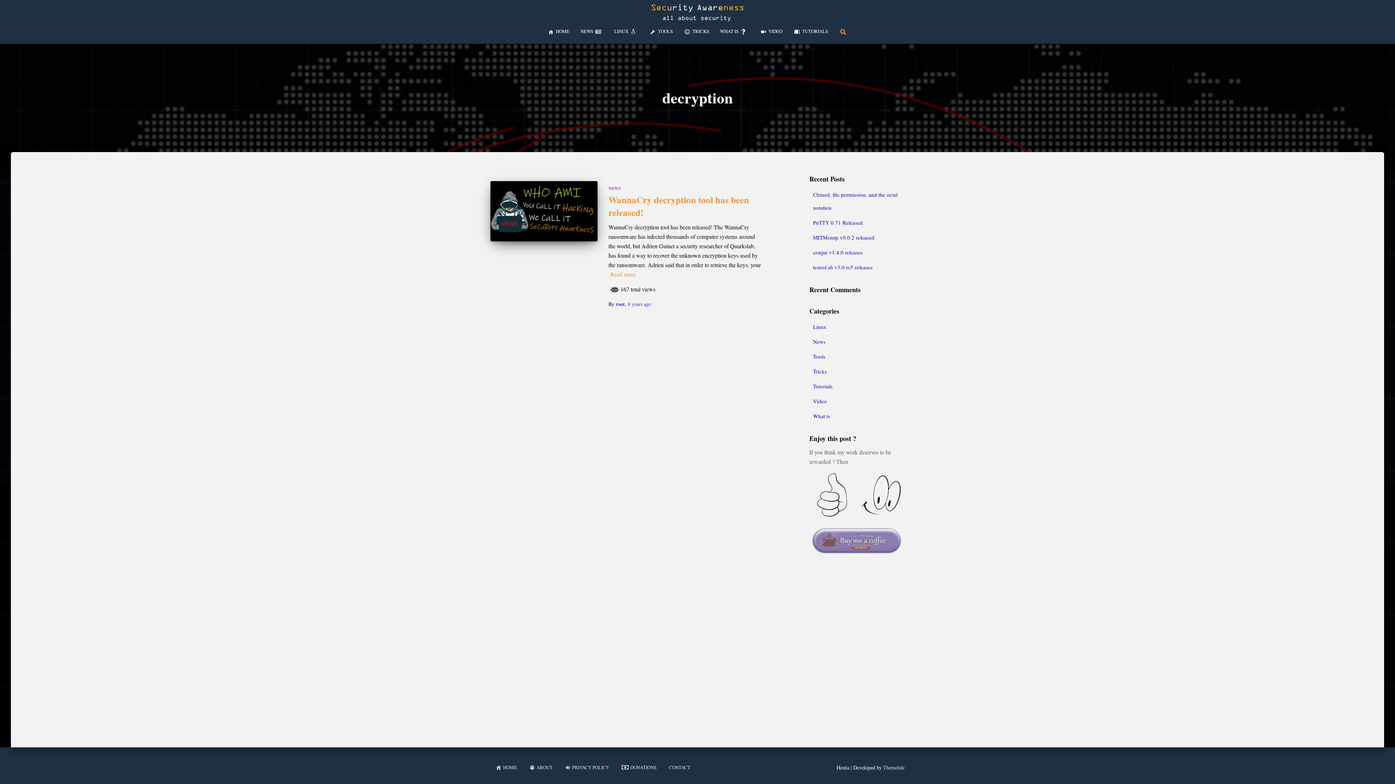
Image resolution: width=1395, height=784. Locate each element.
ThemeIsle (894, 767)
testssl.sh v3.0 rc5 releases (843, 267)
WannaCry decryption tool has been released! (678, 206)
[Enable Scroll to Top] (1380, 769)
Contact (679, 767)
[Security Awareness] (697, 13)
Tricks (820, 371)
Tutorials (823, 386)
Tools (819, 356)
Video (820, 401)
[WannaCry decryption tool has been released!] (544, 211)
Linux (819, 326)
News (614, 188)
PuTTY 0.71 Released (838, 222)
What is (821, 416)
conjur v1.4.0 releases (838, 252)
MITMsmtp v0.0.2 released (843, 237)
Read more (622, 274)
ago (639, 304)
